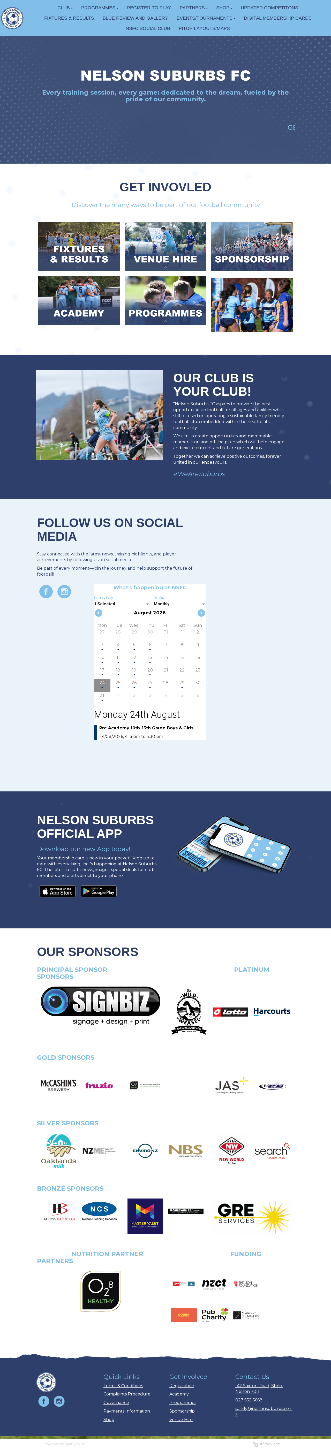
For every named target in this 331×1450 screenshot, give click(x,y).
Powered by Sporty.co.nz (64, 1444)
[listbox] (122, 604)
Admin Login (269, 1444)
